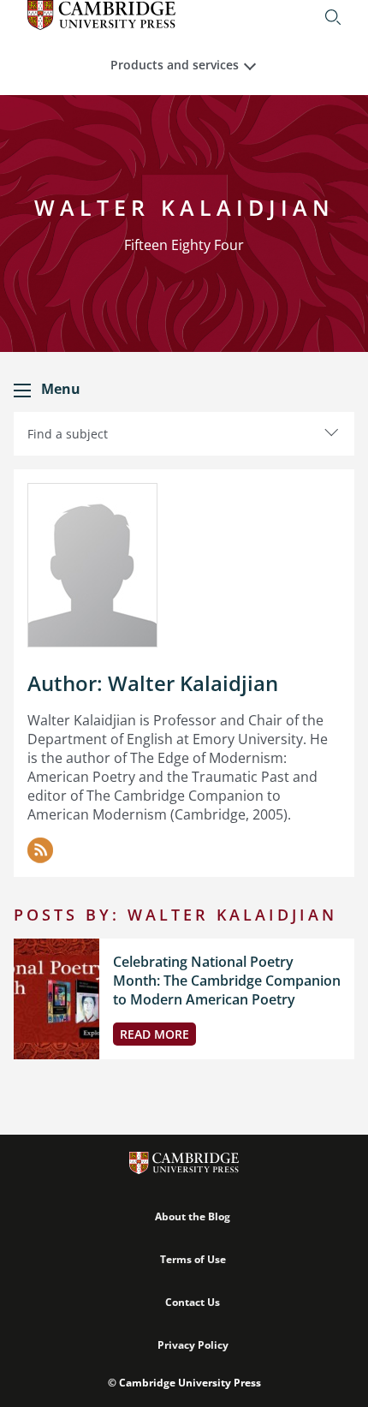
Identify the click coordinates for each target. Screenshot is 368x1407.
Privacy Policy (193, 1345)
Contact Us (192, 1302)
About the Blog (192, 1216)
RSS (40, 850)
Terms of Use (193, 1259)
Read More (154, 1034)
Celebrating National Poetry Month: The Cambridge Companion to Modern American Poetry (227, 980)
